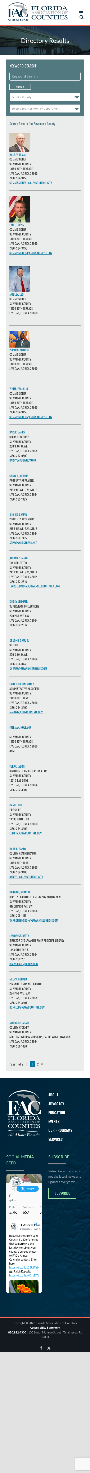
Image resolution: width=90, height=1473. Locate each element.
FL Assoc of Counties (12, 1196)
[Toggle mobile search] (82, 17)
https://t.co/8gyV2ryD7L (24, 1275)
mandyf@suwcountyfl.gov (26, 712)
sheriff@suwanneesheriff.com (28, 668)
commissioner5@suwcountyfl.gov (30, 417)
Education (56, 1112)
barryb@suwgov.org (22, 460)
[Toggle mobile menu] (81, 12)
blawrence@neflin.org (23, 964)
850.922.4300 (17, 1339)
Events (53, 1121)
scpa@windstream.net (23, 542)
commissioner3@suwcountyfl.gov (30, 253)
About (53, 1094)
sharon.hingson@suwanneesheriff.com (33, 920)
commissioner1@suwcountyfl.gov (30, 182)
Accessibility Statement (45, 1334)
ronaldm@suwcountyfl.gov (27, 1007)
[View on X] (36, 1225)
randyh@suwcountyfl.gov (26, 876)
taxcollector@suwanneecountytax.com (34, 586)
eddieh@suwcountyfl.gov (25, 833)
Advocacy (56, 1103)
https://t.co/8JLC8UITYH (24, 1267)
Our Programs (60, 1130)
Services (55, 1139)
